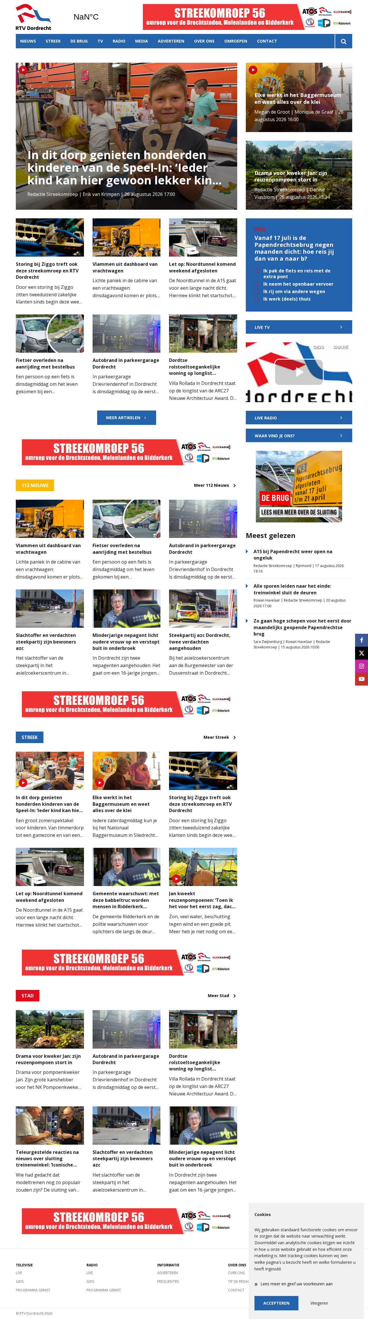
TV (100, 41)
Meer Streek (216, 737)
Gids (20, 1281)
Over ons (204, 41)
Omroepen (235, 41)
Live (19, 1272)
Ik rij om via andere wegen (294, 291)
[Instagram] (361, 666)
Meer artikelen (123, 417)
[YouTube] (361, 679)
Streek (53, 41)
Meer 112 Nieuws (211, 485)
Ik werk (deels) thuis (286, 299)
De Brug (79, 41)
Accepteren (276, 1303)
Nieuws (28, 41)
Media (141, 41)
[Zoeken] (343, 41)
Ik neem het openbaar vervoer (298, 284)
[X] (361, 653)
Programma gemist (33, 1290)
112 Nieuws (35, 485)
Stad (28, 995)
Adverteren (171, 41)
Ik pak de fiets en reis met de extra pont (297, 273)
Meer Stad (218, 995)
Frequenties (168, 1281)
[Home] (40, 17)
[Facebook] (361, 640)
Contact (267, 41)
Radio (119, 41)
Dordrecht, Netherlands (101, 17)
